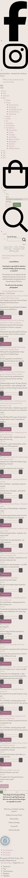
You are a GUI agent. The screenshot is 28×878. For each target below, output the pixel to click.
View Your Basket (7, 291)
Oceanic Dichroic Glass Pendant (8, 580)
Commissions (6, 96)
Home (4, 91)
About (4, 93)
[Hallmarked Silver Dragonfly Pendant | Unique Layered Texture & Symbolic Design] (14, 349)
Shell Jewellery (12, 142)
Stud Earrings (12, 114)
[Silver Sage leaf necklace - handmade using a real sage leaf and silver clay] (14, 435)
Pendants (8, 119)
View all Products (10, 125)
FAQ (4, 153)
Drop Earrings (12, 107)
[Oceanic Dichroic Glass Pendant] (9, 578)
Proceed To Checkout (17, 291)
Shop (4, 98)
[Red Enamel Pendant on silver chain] (10, 770)
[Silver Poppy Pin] (5, 625)
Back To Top (3, 789)
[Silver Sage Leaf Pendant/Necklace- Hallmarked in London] (14, 506)
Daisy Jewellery (13, 130)
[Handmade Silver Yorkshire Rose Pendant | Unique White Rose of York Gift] (14, 459)
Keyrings (8, 116)
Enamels (11, 132)
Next (17, 792)
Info (4, 151)
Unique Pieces (9, 123)
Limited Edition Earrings (15, 109)
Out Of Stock (4, 786)
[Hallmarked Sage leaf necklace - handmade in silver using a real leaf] (14, 531)
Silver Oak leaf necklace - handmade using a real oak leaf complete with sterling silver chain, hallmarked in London (13, 410)
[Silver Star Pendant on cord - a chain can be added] (13, 667)
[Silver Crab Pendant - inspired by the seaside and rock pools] (14, 482)
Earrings (8, 103)
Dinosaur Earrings (13, 105)
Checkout (17, 205)
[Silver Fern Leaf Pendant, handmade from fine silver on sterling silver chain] (14, 718)
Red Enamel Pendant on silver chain (9, 772)
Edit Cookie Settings (6, 863)
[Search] (24, 239)
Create (22, 863)
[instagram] (15, 70)
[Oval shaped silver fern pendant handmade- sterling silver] (14, 691)
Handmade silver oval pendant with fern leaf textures (14, 649)
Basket (9, 205)
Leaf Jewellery (12, 137)
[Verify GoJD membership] (5, 841)
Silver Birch (12, 144)
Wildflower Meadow (14, 148)
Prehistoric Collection (14, 139)
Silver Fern (11, 146)
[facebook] (15, 41)
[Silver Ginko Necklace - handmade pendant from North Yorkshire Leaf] (14, 600)
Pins (7, 121)
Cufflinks (8, 100)
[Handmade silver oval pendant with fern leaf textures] (14, 647)
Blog (4, 155)
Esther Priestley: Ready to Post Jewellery (13, 256)
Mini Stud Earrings (14, 112)
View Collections (10, 128)
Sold (1, 768)
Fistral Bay (12, 135)
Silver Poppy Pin (4, 627)
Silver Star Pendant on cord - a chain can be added (13, 669)
